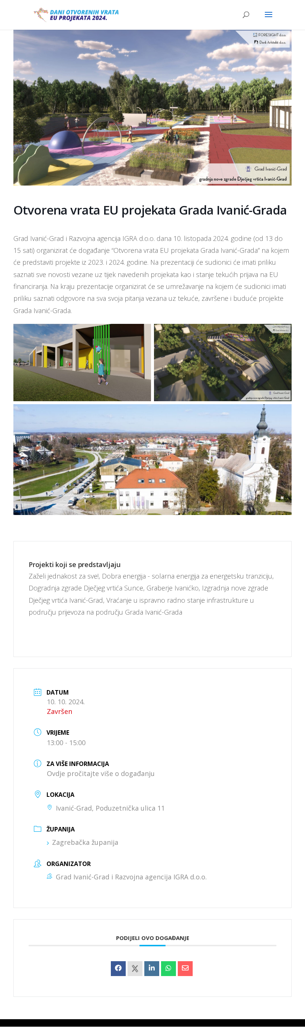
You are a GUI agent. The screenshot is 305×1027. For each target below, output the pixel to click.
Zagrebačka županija (85, 842)
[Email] (185, 968)
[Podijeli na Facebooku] (118, 968)
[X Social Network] (135, 968)
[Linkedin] (151, 968)
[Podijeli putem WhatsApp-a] (168, 968)
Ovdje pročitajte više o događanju (101, 773)
